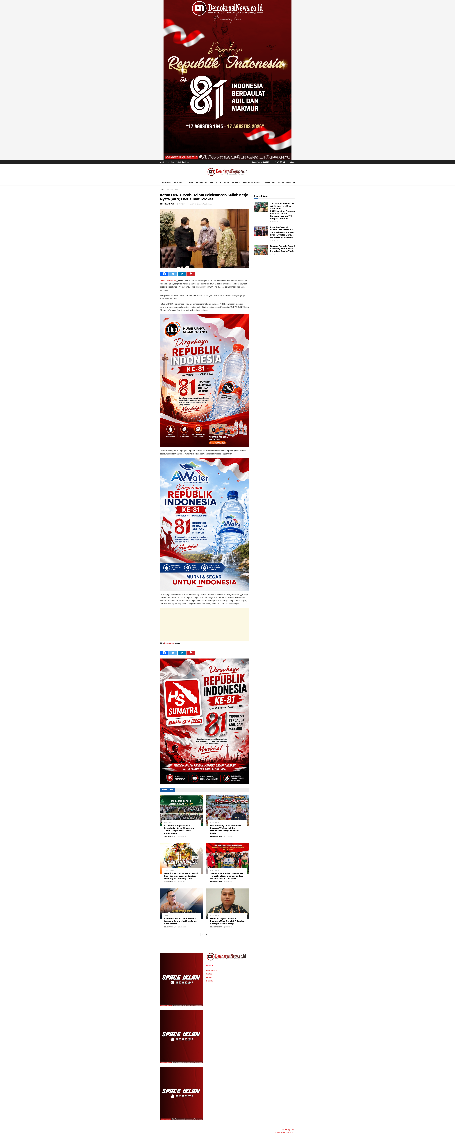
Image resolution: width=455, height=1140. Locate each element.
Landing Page (164, 162)
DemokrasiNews (167, 204)
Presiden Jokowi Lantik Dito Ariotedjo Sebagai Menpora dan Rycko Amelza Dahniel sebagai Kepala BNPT (282, 232)
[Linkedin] (182, 274)
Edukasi (236, 182)
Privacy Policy (211, 970)
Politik (214, 182)
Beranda (166, 182)
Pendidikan (207, 204)
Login (293, 162)
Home (162, 189)
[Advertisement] (204, 624)
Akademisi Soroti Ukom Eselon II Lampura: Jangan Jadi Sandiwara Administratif (180, 921)
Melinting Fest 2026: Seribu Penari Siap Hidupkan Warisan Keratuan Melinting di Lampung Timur (181, 876)
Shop (172, 162)
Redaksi (209, 977)
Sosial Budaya (169, 870)
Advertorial (284, 182)
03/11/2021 (274, 254)
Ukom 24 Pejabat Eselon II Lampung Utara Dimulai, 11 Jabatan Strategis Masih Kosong (227, 921)
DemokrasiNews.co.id (287, 1132)
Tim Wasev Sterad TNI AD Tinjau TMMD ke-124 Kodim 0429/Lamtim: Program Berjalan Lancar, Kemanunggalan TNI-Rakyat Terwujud (282, 211)
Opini (166, 915)
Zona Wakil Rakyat (172, 189)
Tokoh (189, 182)
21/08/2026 (228, 836)
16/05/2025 (274, 222)
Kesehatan (201, 182)
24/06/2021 (181, 204)
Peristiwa (269, 182)
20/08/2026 (182, 882)
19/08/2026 (228, 927)
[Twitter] (173, 274)
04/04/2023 (274, 240)
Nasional (179, 182)
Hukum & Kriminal (252, 182)
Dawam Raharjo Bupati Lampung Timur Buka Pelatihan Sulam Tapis (282, 248)
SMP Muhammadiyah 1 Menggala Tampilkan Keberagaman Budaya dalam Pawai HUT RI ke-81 (226, 876)
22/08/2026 (182, 836)
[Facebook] (164, 274)
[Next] (206, 934)
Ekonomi (224, 182)
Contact (178, 162)
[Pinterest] (191, 274)
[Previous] (202, 934)
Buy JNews (185, 162)
